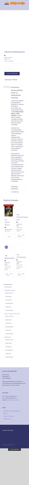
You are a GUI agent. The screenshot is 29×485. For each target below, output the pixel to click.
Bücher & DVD (9, 293)
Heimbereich (7, 337)
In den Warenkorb (12, 73)
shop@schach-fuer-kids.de (12, 400)
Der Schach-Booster (7, 222)
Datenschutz (12, 444)
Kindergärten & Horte (9, 290)
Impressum (5, 444)
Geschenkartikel (9, 310)
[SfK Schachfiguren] (20, 248)
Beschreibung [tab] (6, 87)
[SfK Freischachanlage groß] (20, 208)
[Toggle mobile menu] (26, 8)
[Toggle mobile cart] (20, 8)
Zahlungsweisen (7, 418)
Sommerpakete (8, 287)
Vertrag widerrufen (14, 449)
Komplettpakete (9, 303)
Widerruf (5, 413)
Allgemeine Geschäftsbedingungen (11, 411)
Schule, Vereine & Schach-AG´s (12, 313)
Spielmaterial (8, 296)
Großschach (8, 306)
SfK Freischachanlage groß (22, 217)
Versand (8, 59)
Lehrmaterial (8, 300)
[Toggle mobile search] (23, 8)
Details (9, 236)
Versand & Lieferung (8, 416)
